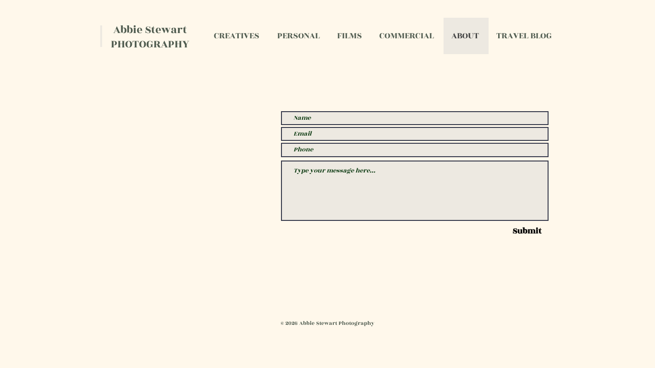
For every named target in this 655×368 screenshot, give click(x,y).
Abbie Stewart (150, 30)
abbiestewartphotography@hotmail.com (170, 173)
